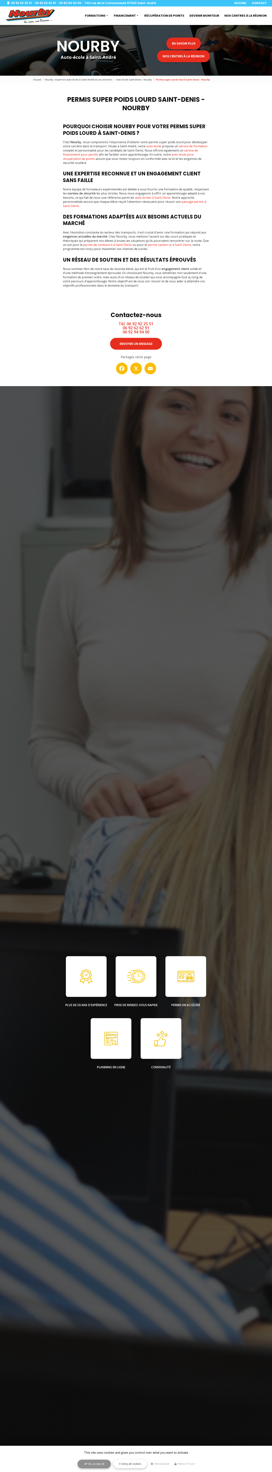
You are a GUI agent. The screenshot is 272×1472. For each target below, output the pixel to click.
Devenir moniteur (204, 16)
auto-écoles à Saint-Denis (153, 198)
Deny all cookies (131, 1464)
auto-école (153, 146)
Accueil (240, 3)
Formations (95, 16)
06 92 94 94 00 (70, 3)
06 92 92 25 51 (21, 3)
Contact (259, 3)
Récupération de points (164, 16)
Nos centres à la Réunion (245, 16)
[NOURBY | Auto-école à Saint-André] (30, 15)
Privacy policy (186, 1464)
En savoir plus (183, 43)
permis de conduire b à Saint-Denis (107, 245)
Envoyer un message (136, 344)
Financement (125, 16)
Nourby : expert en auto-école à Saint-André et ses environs (78, 79)
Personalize (161, 1464)
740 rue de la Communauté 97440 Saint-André (120, 3)
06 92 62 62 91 (45, 3)
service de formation (193, 146)
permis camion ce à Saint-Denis (169, 245)
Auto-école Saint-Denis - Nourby (134, 79)
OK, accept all (95, 1464)
